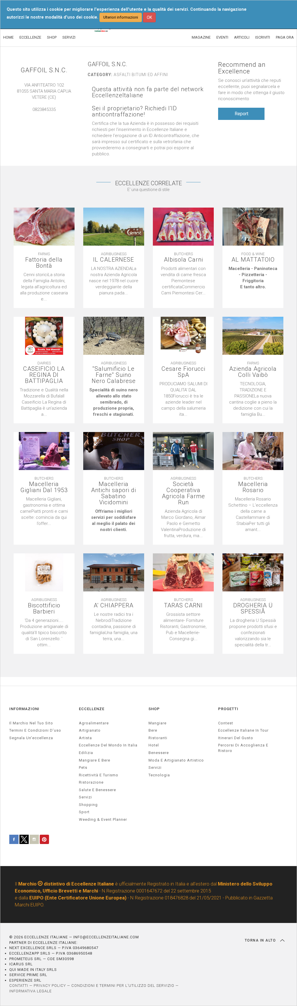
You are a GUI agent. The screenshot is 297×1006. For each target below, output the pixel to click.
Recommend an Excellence (242, 68)
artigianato (90, 730)
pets (83, 767)
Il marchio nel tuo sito (31, 723)
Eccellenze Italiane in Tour (243, 730)
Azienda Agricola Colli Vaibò (253, 372)
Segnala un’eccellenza (31, 738)
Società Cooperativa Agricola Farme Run (183, 493)
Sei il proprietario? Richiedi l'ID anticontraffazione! (134, 111)
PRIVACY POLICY (50, 985)
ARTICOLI (241, 37)
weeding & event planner (103, 819)
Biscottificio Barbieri (44, 608)
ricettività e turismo (98, 775)
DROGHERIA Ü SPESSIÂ (253, 608)
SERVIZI (68, 37)
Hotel (153, 745)
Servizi (155, 767)
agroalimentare (94, 723)
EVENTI (222, 37)
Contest (225, 723)
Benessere (158, 753)
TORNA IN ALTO (261, 940)
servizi (85, 797)
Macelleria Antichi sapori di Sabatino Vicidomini (113, 493)
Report (241, 113)
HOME (8, 37)
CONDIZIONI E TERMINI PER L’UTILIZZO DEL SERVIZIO (122, 985)
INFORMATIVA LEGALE (30, 991)
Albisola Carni (183, 260)
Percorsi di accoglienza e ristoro (243, 748)
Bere (152, 730)
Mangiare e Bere (94, 760)
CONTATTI (18, 985)
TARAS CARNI (183, 605)
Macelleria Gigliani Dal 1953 (44, 487)
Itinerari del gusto (235, 738)
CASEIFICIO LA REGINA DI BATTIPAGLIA (44, 375)
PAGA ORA (285, 37)
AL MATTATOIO (253, 260)
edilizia (86, 753)
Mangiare (157, 723)
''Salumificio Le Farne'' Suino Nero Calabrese (114, 375)
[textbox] (253, 278)
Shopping (88, 804)
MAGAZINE (201, 37)
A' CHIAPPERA (113, 605)
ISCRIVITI (262, 37)
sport (84, 812)
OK (149, 17)
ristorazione (91, 782)
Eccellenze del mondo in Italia (108, 745)
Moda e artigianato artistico (176, 760)
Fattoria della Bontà (44, 263)
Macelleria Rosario (253, 487)
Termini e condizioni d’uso (35, 730)
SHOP (52, 37)
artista (85, 738)
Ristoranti (157, 738)
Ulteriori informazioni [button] (120, 17)
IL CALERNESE (113, 260)
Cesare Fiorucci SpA (183, 372)
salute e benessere (97, 790)
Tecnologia (159, 775)
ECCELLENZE (30, 37)
